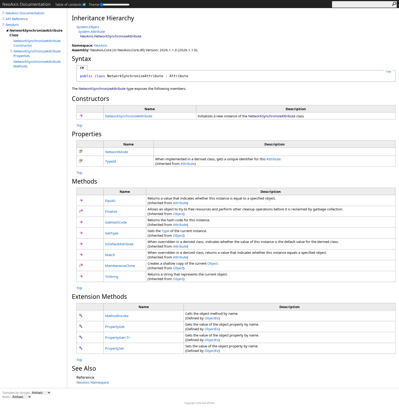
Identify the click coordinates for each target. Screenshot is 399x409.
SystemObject (87, 26)
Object (178, 213)
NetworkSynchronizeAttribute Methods (36, 63)
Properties (87, 134)
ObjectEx (212, 318)
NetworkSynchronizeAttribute (128, 116)
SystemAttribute (91, 31)
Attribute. (273, 159)
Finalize (111, 211)
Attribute (188, 163)
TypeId (110, 161)
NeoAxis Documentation (25, 13)
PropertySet (114, 348)
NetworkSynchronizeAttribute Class (36, 32)
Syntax (81, 59)
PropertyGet (114, 326)
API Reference (17, 18)
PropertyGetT (117, 337)
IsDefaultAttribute (119, 244)
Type (165, 230)
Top (79, 125)
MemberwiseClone (120, 265)
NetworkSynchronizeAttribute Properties (36, 53)
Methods (84, 181)
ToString (111, 276)
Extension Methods (99, 296)
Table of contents (68, 4)
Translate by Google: (16, 393)
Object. (213, 263)
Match (110, 254)
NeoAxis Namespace (92, 382)
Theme (94, 4)
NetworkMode (116, 151)
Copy (388, 71)
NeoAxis (12, 24)
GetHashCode (116, 222)
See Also (84, 368)
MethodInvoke (116, 315)
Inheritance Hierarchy (103, 18)
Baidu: (7, 397)
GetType (111, 233)
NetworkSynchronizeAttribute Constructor (36, 43)
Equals (110, 200)
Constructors (90, 98)
